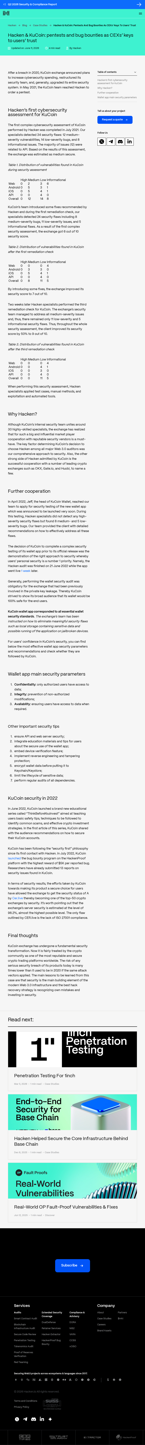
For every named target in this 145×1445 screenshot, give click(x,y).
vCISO (72, 1346)
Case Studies (40, 25)
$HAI (120, 1319)
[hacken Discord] (34, 1419)
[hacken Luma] (50, 1419)
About (100, 1313)
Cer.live (17, 898)
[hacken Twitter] (17, 1419)
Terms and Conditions (25, 1401)
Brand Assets (104, 1331)
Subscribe (69, 1265)
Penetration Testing (24, 1340)
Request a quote (112, 119)
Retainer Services (51, 1328)
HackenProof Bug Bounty (51, 1342)
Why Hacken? (104, 88)
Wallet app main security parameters (117, 98)
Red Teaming (21, 1362)
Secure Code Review (25, 1334)
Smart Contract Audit (25, 1319)
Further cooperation (108, 93)
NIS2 (72, 1328)
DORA (72, 1322)
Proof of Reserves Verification (23, 1354)
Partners (122, 1313)
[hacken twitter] (101, 141)
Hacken (12, 25)
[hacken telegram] (111, 141)
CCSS (72, 1340)
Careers (101, 1325)
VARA (72, 1334)
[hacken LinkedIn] (42, 1419)
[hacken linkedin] (129, 141)
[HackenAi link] (25, 1437)
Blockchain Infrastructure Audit (24, 1326)
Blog (24, 25)
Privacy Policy (21, 1407)
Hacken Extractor (51, 1334)
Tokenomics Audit (23, 1346)
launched (14, 858)
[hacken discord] (120, 141)
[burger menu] (140, 13)
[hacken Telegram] (25, 1419)
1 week (25, 571)
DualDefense (49, 1322)
